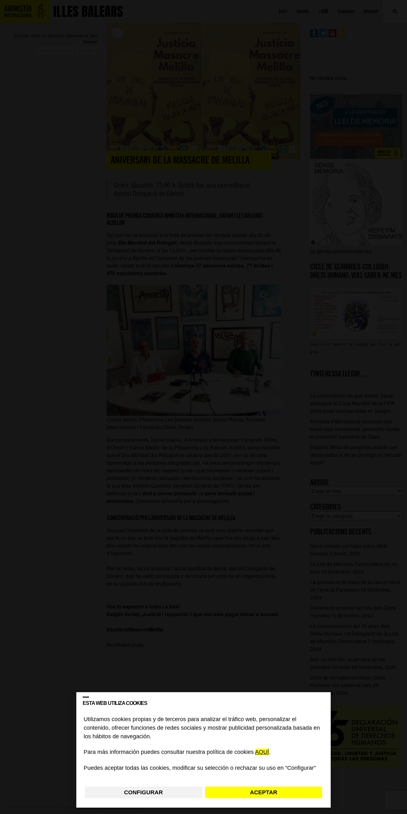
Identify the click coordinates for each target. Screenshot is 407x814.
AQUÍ (262, 752)
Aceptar (263, 792)
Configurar (143, 792)
